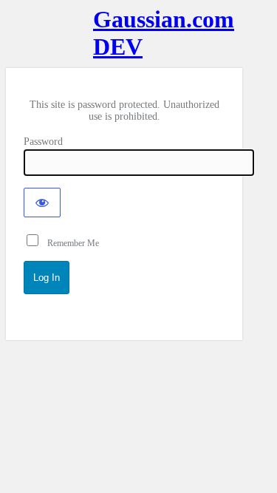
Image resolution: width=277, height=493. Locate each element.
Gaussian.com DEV (124, 33)
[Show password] (42, 202)
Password (43, 141)
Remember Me (70, 243)
